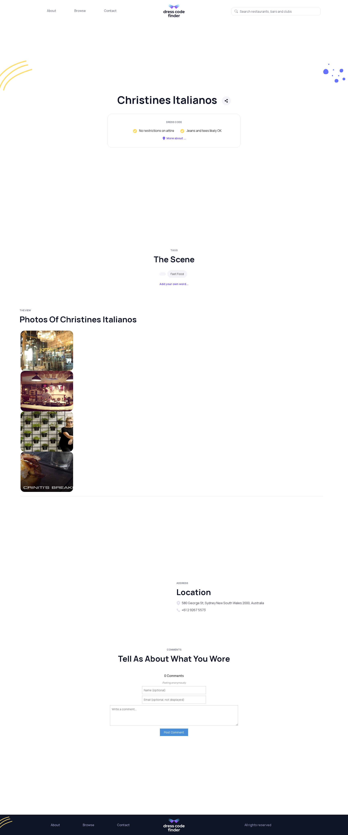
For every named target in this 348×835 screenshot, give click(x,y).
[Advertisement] (121, 59)
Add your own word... (174, 284)
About (51, 10)
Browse (80, 10)
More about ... (176, 138)
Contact (110, 10)
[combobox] (276, 11)
